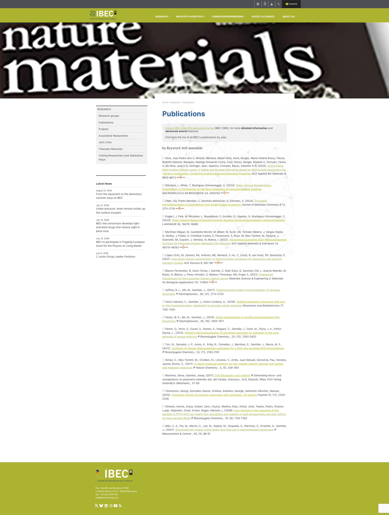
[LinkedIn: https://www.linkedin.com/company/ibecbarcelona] (106, 505)
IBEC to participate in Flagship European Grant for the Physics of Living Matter (120, 243)
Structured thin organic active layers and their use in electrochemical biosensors (224, 429)
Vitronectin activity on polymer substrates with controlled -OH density (214, 394)
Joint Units (105, 142)
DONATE (293, 4)
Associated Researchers (113, 135)
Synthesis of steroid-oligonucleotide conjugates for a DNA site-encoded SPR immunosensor (228, 348)
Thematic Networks (110, 149)
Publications (106, 122)
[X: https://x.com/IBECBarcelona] (96, 505)
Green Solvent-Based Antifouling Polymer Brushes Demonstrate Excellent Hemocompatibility (228, 220)
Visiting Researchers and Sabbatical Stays (121, 157)
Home (165, 102)
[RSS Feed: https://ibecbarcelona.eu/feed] (120, 505)
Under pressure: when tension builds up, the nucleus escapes (121, 210)
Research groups (109, 115)
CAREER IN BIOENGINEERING (227, 16)
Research (175, 102)
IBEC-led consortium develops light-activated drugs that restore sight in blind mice (118, 227)
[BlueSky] (101, 505)
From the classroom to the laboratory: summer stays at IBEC (119, 196)
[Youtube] (115, 505)
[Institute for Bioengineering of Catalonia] (103, 15)
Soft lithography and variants (232, 375)
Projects (103, 129)
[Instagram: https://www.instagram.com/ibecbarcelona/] (111, 505)
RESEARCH (161, 16)
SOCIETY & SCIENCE (263, 16)
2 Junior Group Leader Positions (115, 256)
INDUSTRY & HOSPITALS (189, 16)
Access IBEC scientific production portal (189, 128)
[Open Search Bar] (278, 4)
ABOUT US (288, 16)
